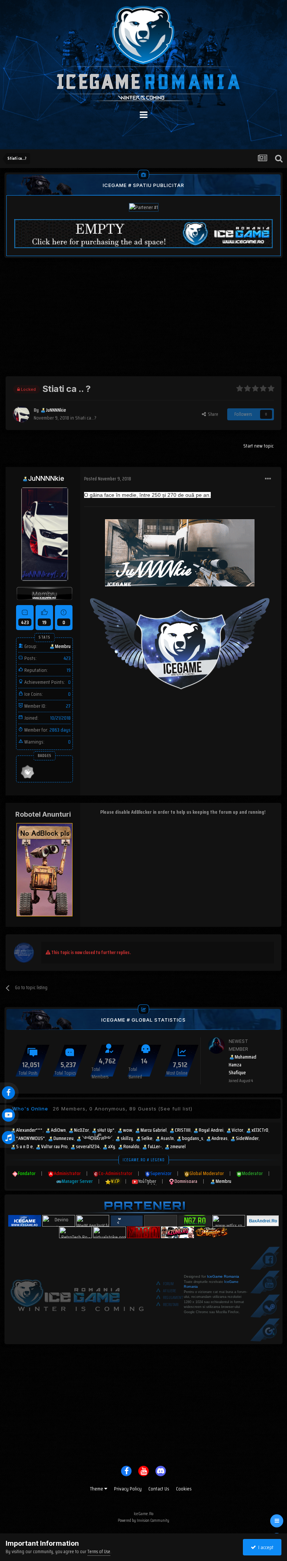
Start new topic (258, 446)
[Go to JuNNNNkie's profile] (21, 414)
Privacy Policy (128, 1488)
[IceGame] (77, 1294)
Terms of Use (98, 1551)
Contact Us (158, 1488)
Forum (168, 1284)
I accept (265, 1547)
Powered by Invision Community (143, 1520)
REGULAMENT (173, 1297)
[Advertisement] (143, 324)
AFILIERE (169, 1291)
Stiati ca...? (85, 418)
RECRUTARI (171, 1305)
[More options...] (267, 478)
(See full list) (175, 1109)
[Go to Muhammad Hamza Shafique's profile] (216, 1045)
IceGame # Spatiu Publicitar (143, 185)
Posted (107, 479)
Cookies (184, 1488)
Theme (97, 1488)
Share (212, 414)
